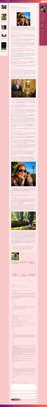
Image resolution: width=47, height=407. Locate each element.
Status (23, 10)
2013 (42, 42)
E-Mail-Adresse (12, 393)
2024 (42, 32)
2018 (42, 37)
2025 (42, 31)
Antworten (13, 311)
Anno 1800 (23, 120)
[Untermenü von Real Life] (22, 1)
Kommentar (21, 10)
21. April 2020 (13, 287)
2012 (42, 43)
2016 (42, 39)
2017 (42, 38)
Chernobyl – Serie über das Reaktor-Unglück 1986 (30, 280)
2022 (42, 34)
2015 (42, 40)
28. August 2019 (13, 313)
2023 (42, 33)
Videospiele (33, 72)
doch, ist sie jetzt (33, 204)
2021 (42, 35)
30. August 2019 (14, 331)
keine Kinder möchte (28, 36)
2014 (42, 41)
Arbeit (19, 10)
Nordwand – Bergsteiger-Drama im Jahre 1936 (16, 280)
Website (11, 396)
